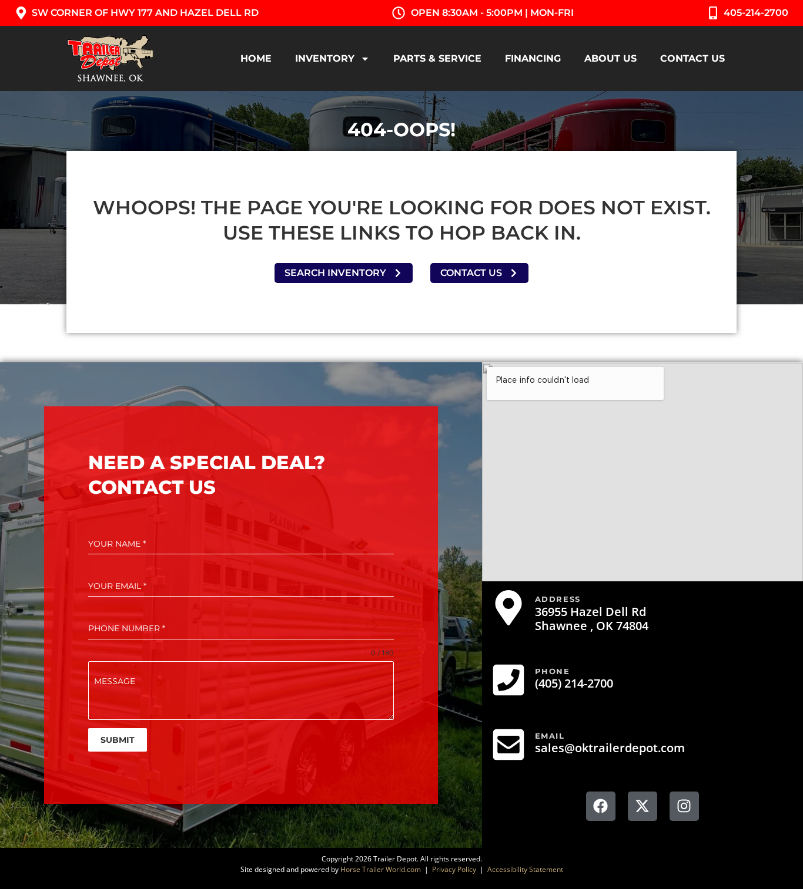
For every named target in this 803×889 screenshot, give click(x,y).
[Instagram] (684, 806)
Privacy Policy (454, 869)
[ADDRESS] (508, 607)
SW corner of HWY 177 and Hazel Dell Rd (145, 12)
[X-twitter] (642, 806)
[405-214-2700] (713, 12)
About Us (610, 58)
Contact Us (692, 58)
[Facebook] (600, 806)
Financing (533, 58)
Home (256, 58)
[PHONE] (508, 680)
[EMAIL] (508, 744)
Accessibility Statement (525, 869)
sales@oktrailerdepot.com (610, 748)
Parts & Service (437, 58)
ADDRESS (558, 599)
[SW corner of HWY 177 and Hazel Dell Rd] (21, 12)
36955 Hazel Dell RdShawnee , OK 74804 (591, 619)
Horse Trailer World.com (380, 869)
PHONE (552, 671)
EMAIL (550, 735)
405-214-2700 (756, 12)
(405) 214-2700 (574, 683)
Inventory (324, 58)
